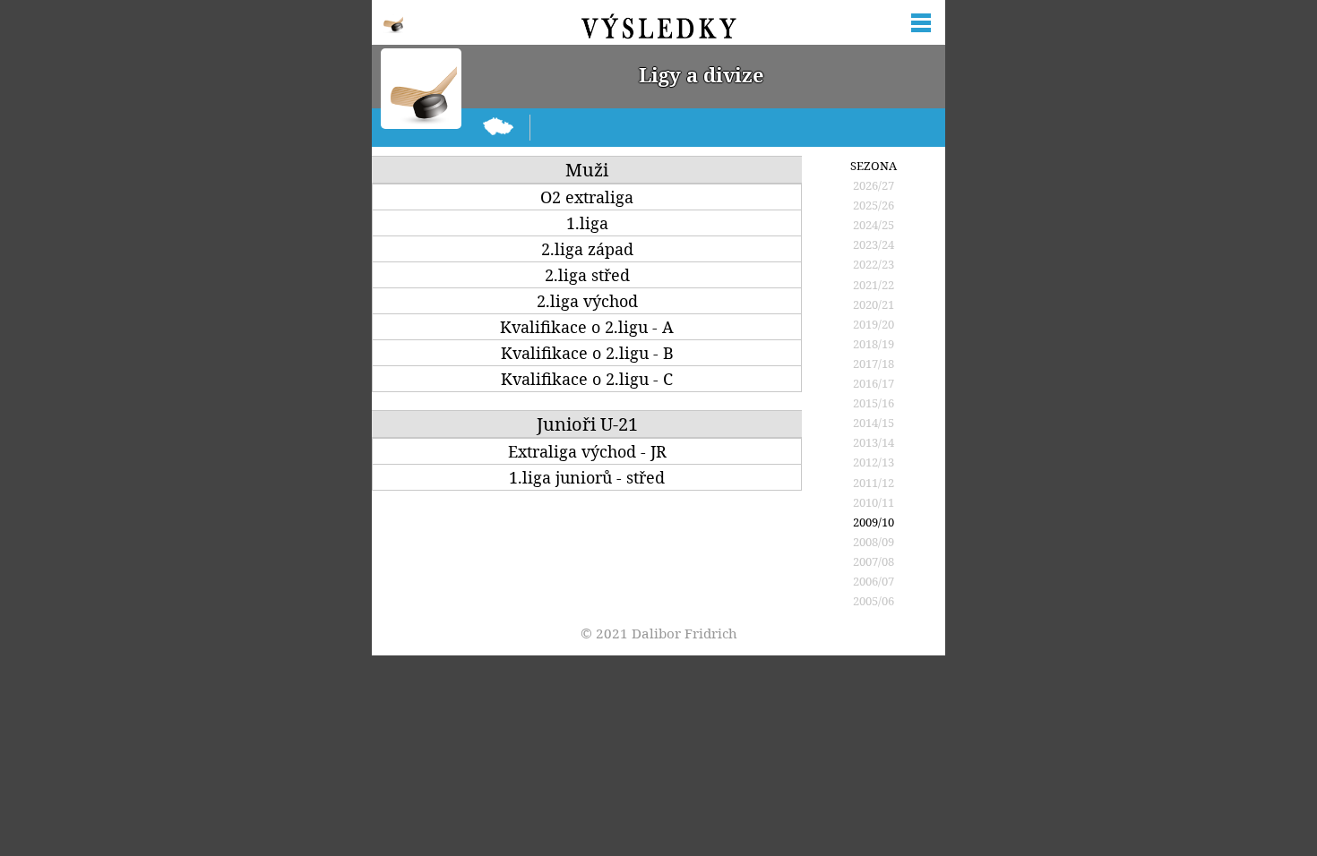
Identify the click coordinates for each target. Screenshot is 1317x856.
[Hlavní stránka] (498, 128)
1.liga (587, 223)
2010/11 (873, 502)
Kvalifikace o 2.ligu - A (587, 327)
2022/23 (873, 264)
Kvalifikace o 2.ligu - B (587, 353)
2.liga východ (587, 301)
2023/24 (873, 244)
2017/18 (873, 363)
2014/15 (873, 423)
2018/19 (873, 344)
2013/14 (873, 442)
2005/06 (873, 601)
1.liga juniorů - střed (587, 477)
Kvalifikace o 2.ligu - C (587, 379)
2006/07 (873, 581)
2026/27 (873, 185)
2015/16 (873, 403)
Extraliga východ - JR (587, 451)
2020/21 (873, 304)
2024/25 (873, 225)
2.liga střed (587, 275)
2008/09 (873, 542)
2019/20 (873, 324)
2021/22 (873, 285)
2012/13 (873, 462)
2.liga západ (587, 249)
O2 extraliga (586, 197)
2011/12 (873, 483)
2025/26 (873, 205)
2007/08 (873, 561)
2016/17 (873, 383)
